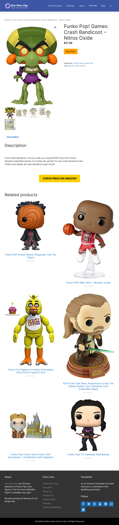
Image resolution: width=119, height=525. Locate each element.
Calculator (70, 6)
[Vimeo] (83, 509)
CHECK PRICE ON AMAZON (59, 178)
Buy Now (70, 51)
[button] (55, 27)
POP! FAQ (93, 6)
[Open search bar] (111, 6)
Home (7, 20)
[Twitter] (88, 504)
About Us (47, 491)
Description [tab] (13, 137)
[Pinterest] (105, 504)
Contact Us (48, 495)
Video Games (78, 63)
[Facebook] (83, 504)
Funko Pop (17, 20)
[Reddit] (111, 504)
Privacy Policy (49, 499)
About (81, 6)
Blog (103, 6)
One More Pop (11, 483)
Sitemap (46, 503)
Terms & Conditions (52, 507)
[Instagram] (94, 504)
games (71, 66)
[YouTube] (100, 504)
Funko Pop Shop (55, 6)
